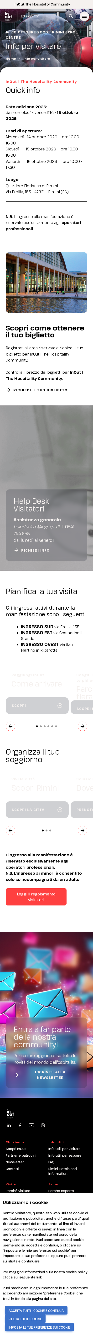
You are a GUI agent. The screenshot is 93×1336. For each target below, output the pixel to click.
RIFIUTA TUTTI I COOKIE (25, 1319)
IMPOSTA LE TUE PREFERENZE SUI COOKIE (39, 1327)
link (39, 1277)
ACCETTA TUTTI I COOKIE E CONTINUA (36, 1310)
